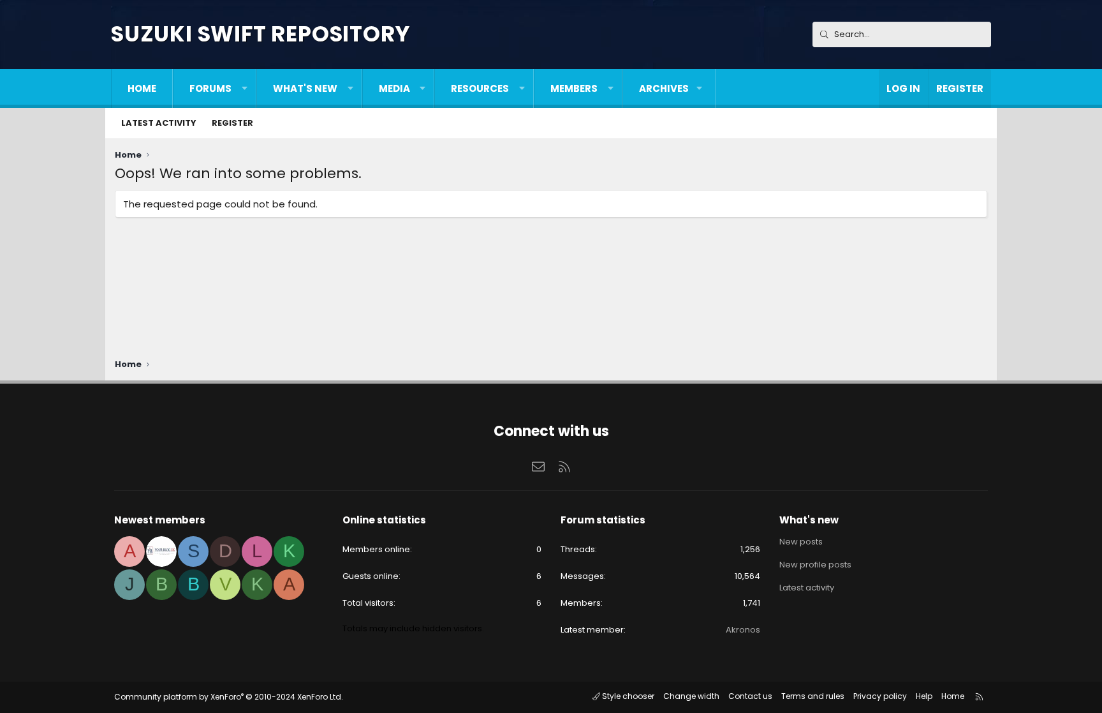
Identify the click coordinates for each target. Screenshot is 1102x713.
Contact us (750, 696)
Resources (480, 88)
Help (924, 696)
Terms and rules (812, 696)
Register (232, 123)
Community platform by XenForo (228, 696)
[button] (244, 88)
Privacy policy (880, 696)
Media (394, 88)
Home (142, 88)
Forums (210, 88)
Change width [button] (691, 696)
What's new (305, 88)
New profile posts (815, 565)
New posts (801, 542)
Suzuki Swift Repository (260, 34)
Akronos (743, 630)
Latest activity (158, 123)
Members (574, 88)
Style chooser (627, 696)
